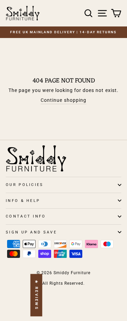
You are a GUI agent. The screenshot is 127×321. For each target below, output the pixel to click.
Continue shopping (63, 100)
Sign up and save (31, 232)
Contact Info (26, 216)
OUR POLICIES (25, 185)
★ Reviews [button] (36, 295)
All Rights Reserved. (63, 283)
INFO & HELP (23, 201)
